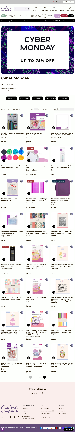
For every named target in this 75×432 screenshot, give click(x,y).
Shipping (25, 408)
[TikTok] (18, 417)
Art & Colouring (38, 16)
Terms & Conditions (28, 418)
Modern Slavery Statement (45, 414)
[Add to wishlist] (21, 115)
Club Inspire (62, 413)
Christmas (64, 15)
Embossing (17, 16)
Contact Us (69, 2)
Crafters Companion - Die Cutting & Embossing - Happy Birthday (36, 266)
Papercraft (22, 16)
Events (71, 15)
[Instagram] (14, 417)
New (3, 15)
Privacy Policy (45, 408)
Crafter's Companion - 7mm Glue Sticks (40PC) (12, 232)
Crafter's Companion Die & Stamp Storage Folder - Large (61, 200)
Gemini (8, 16)
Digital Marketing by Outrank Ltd (12, 429)
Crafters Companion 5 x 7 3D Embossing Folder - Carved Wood (62, 233)
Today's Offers (57, 15)
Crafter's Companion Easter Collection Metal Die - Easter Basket (62, 365)
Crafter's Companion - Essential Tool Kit (34, 134)
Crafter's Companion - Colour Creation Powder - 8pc (12, 167)
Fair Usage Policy (46, 417)
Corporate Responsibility (48, 411)
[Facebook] (10, 417)
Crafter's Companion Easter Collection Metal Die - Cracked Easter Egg (12, 332)
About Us (61, 408)
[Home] (6, 9)
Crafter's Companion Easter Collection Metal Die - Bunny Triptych (62, 266)
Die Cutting (12, 16)
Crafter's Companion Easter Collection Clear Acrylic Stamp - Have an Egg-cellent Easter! (62, 300)
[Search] (28, 9)
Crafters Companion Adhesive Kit (9, 199)
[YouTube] (22, 417)
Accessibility (26, 416)
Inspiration (50, 15)
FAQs (24, 413)
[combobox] (22, 9)
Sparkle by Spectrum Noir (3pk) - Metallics (11, 265)
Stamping (28, 16)
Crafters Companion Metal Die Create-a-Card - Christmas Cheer (11, 365)
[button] (26, 9)
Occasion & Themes (44, 16)
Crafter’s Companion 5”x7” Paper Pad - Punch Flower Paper (61, 332)
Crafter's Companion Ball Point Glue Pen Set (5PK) (61, 167)
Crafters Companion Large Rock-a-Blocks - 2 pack (36, 199)
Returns (25, 411)
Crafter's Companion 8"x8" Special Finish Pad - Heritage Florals (37, 233)
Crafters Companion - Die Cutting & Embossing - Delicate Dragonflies (36, 365)
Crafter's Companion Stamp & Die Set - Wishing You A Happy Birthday (37, 332)
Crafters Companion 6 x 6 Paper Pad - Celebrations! (11, 298)
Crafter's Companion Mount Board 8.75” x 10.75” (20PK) (62, 134)
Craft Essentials (33, 16)
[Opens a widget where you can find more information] (68, 429)
